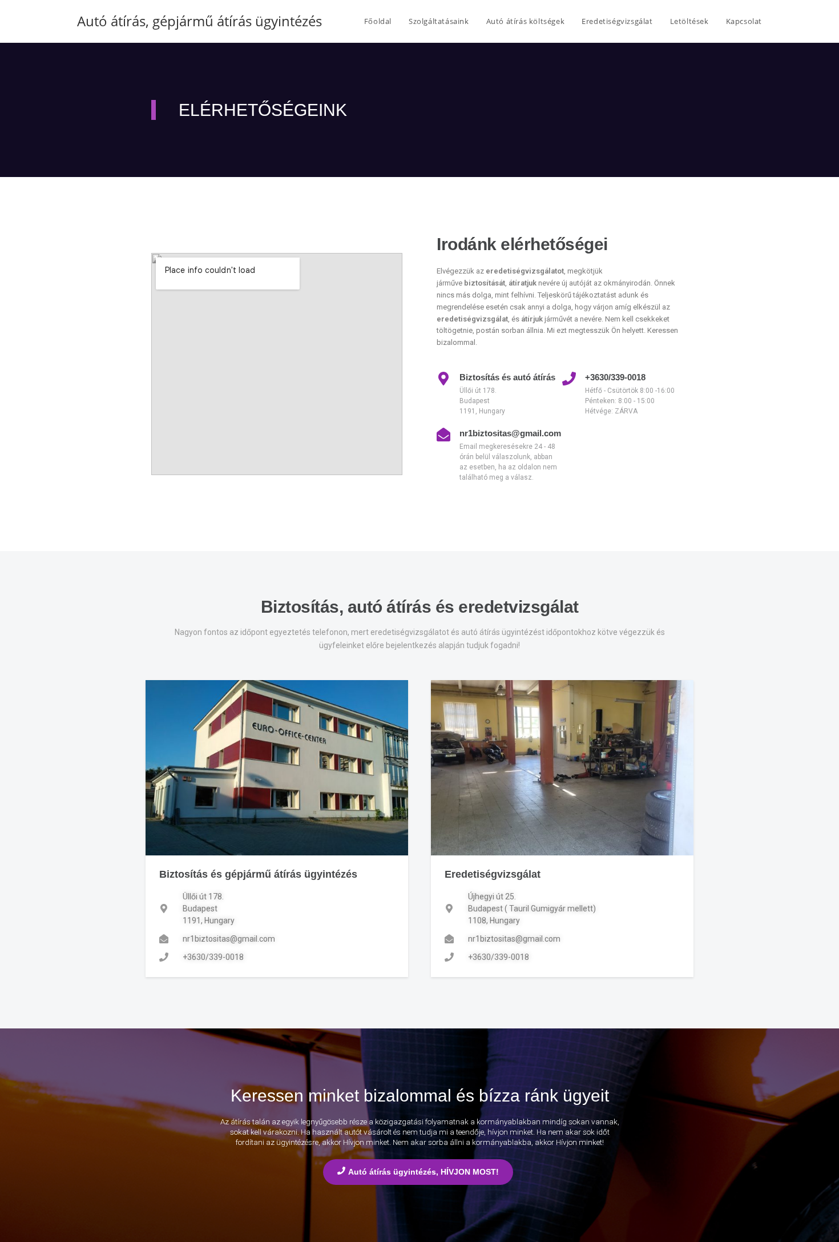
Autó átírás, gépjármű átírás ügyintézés (199, 20)
